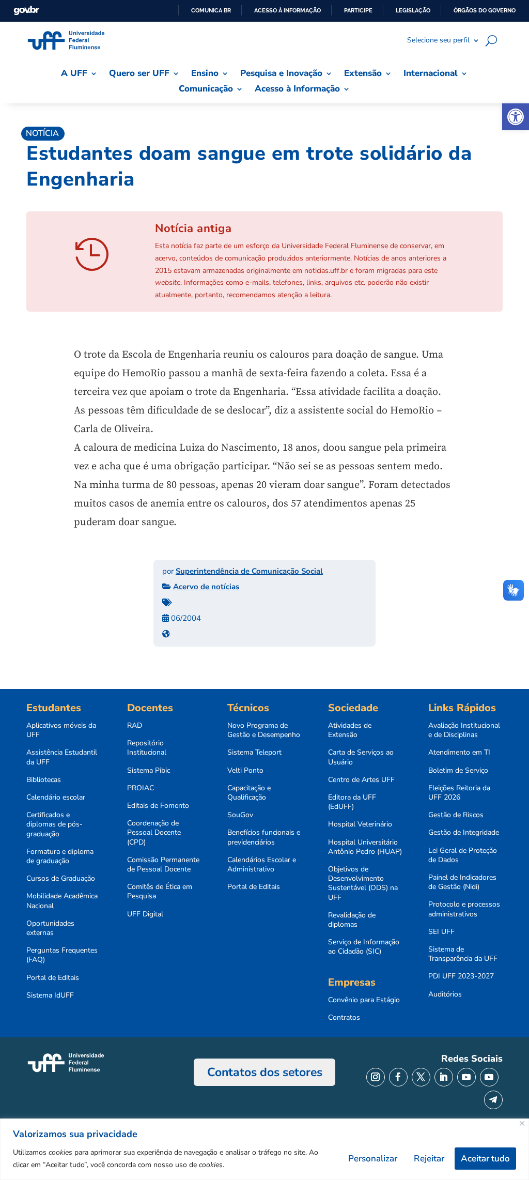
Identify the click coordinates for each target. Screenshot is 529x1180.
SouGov (240, 815)
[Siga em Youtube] (466, 1077)
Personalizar (372, 1158)
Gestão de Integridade (463, 832)
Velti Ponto (245, 770)
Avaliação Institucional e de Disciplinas (464, 730)
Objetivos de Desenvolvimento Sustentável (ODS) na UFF (363, 883)
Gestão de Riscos (456, 815)
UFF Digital (145, 914)
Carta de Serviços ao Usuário (361, 757)
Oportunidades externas (50, 928)
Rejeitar (429, 1158)
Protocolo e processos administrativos (464, 909)
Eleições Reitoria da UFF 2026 (459, 793)
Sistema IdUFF (50, 995)
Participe (358, 10)
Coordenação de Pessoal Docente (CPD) (154, 833)
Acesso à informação (287, 10)
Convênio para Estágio (364, 1000)
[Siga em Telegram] (493, 1100)
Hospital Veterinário (360, 824)
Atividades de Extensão (349, 730)
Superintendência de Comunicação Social (249, 571)
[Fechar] (522, 1123)
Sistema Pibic (148, 770)
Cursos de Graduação (60, 878)
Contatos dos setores (264, 1072)
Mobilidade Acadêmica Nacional (62, 901)
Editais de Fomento (158, 805)
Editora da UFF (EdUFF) (352, 802)
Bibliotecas (43, 780)
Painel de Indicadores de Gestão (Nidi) (462, 882)
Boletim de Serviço (458, 770)
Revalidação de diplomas (352, 920)
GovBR (26, 11)
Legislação (413, 10)
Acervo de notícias (206, 586)
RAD (134, 725)
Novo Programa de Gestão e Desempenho (263, 730)
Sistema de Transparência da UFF (462, 954)
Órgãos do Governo (485, 10)
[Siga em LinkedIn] (443, 1077)
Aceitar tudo (485, 1158)
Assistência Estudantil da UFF (61, 757)
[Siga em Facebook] (398, 1077)
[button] (515, 116)
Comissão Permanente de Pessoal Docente (163, 864)
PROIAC (140, 788)
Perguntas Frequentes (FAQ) (62, 955)
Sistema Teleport (254, 752)
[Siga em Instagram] (375, 1077)
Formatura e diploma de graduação (60, 856)
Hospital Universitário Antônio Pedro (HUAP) (365, 847)
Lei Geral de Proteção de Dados (462, 855)
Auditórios (445, 994)
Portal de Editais (52, 978)
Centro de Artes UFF (361, 780)
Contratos (344, 1017)
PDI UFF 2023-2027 (461, 976)
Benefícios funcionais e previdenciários (263, 837)
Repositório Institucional (146, 748)
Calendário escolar (55, 797)
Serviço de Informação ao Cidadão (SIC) (363, 947)
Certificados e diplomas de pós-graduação (54, 824)
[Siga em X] (421, 1077)
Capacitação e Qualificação (249, 793)
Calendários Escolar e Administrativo (261, 864)
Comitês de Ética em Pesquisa (159, 891)
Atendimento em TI (459, 752)
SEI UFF (441, 932)
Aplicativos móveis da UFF (61, 730)
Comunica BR (211, 10)
